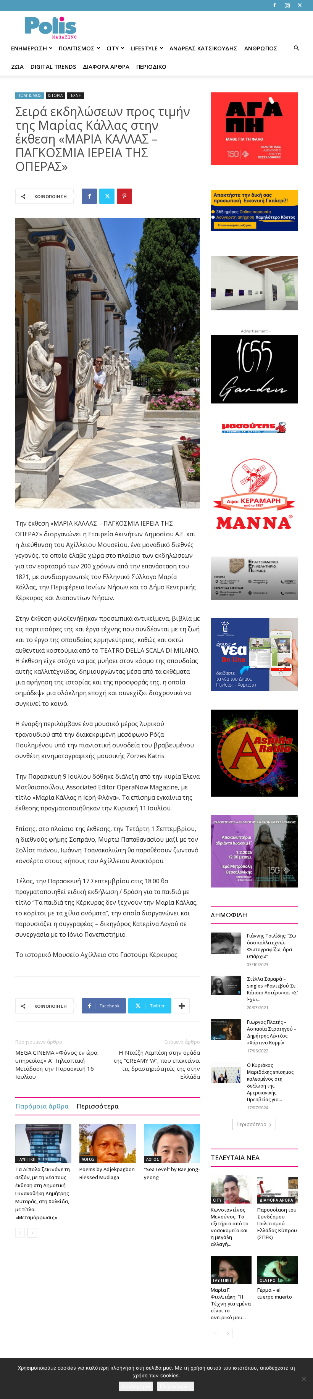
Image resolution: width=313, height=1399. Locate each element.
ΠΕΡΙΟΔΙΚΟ (151, 66)
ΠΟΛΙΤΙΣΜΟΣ (77, 48)
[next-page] (32, 1233)
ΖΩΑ (17, 66)
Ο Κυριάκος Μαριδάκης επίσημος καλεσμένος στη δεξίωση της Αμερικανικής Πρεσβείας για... (270, 1082)
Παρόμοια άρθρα (42, 1106)
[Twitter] (299, 5)
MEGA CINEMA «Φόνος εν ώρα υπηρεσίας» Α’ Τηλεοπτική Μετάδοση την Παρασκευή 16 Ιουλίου (56, 1064)
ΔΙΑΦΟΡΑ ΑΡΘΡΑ (106, 66)
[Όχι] (303, 1379)
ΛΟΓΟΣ (88, 1159)
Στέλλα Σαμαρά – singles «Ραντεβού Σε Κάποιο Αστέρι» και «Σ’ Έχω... (272, 989)
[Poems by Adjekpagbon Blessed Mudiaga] (107, 1143)
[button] (296, 48)
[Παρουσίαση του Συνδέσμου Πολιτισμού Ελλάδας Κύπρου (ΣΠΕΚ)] (277, 1189)
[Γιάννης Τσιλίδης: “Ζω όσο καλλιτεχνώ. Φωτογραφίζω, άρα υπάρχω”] (226, 943)
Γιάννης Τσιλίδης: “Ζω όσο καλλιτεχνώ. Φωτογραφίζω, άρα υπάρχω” (271, 946)
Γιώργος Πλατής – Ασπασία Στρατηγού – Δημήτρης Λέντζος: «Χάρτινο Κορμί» (272, 1032)
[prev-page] (20, 1233)
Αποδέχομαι (136, 1386)
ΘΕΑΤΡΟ (268, 1280)
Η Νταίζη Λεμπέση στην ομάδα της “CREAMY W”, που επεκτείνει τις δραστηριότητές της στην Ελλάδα (156, 1064)
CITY (112, 48)
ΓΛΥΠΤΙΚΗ (26, 1159)
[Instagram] (287, 5)
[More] (182, 1005)
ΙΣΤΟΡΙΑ (55, 95)
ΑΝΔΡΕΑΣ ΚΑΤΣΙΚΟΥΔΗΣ (203, 48)
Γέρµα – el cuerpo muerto (274, 1293)
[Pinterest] (124, 196)
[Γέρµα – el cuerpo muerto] (277, 1270)
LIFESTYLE (144, 48)
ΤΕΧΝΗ (75, 95)
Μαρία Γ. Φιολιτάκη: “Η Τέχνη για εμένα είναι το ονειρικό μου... (231, 1303)
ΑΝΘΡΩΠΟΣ (261, 48)
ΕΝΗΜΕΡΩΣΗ (29, 48)
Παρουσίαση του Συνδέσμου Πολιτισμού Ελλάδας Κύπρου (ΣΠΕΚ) (277, 1223)
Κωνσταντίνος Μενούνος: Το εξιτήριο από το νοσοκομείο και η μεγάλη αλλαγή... (229, 1226)
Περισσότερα (97, 1106)
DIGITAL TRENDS (53, 66)
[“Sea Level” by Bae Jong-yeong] (172, 1143)
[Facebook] (274, 5)
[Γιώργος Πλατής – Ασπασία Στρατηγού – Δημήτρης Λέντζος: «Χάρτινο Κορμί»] (226, 1029)
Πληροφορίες (175, 1386)
